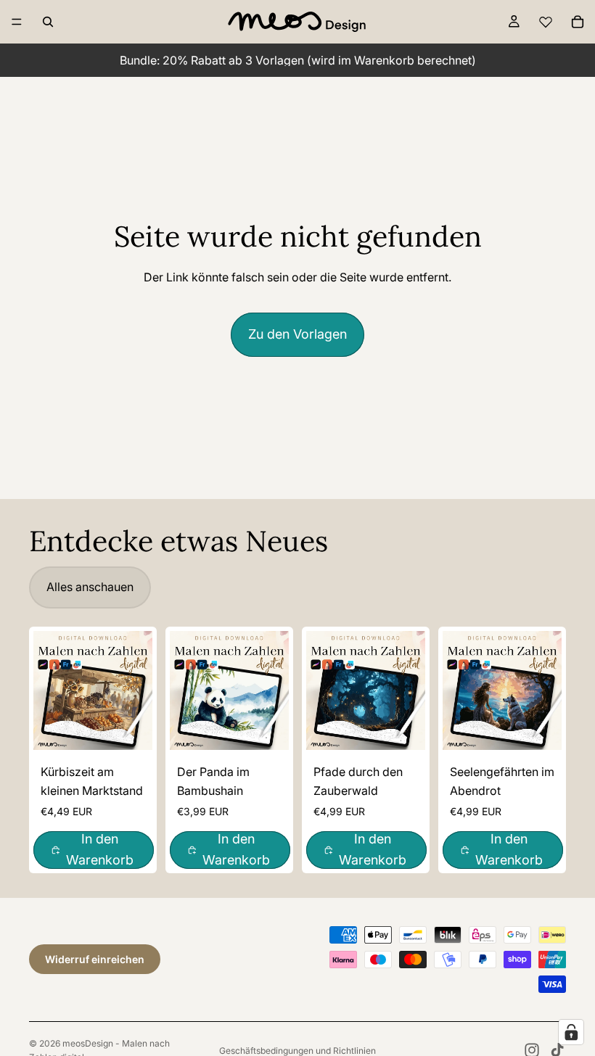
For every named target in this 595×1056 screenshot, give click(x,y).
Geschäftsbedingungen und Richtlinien (297, 1050)
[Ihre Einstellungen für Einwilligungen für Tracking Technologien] (571, 1032)
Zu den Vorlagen (297, 334)
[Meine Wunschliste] (546, 22)
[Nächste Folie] (136, 690)
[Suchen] (48, 22)
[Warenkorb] (578, 22)
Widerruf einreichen (94, 959)
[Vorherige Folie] (49, 690)
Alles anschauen (90, 586)
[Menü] (16, 21)
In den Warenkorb (100, 849)
